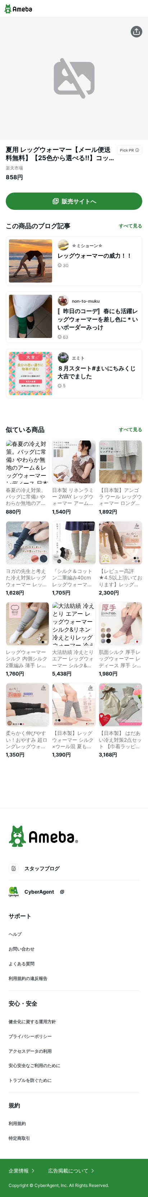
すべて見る (130, 226)
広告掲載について (68, 1170)
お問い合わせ (21, 949)
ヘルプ (15, 934)
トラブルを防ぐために (30, 1080)
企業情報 (19, 1170)
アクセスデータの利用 (30, 1051)
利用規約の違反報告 (28, 978)
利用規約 (17, 1123)
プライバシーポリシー (30, 1036)
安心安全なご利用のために (34, 1065)
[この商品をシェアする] (136, 31)
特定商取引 (19, 1138)
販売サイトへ (79, 201)
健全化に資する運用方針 (32, 1021)
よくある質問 (21, 963)
